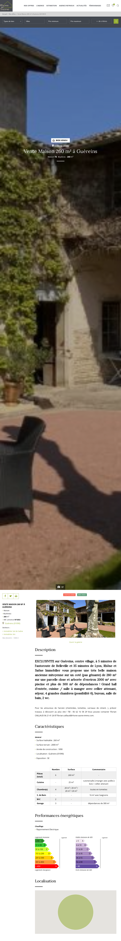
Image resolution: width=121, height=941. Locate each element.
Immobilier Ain (9, 634)
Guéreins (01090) (12, 623)
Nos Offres (29, 5)
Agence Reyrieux (66, 5)
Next (112, 618)
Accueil (4, 14)
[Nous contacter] (108, 5)
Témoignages (95, 5)
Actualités (82, 5)
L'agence (40, 5)
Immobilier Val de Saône (13, 631)
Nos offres (12, 14)
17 (62, 587)
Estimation (51, 5)
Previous (39, 618)
